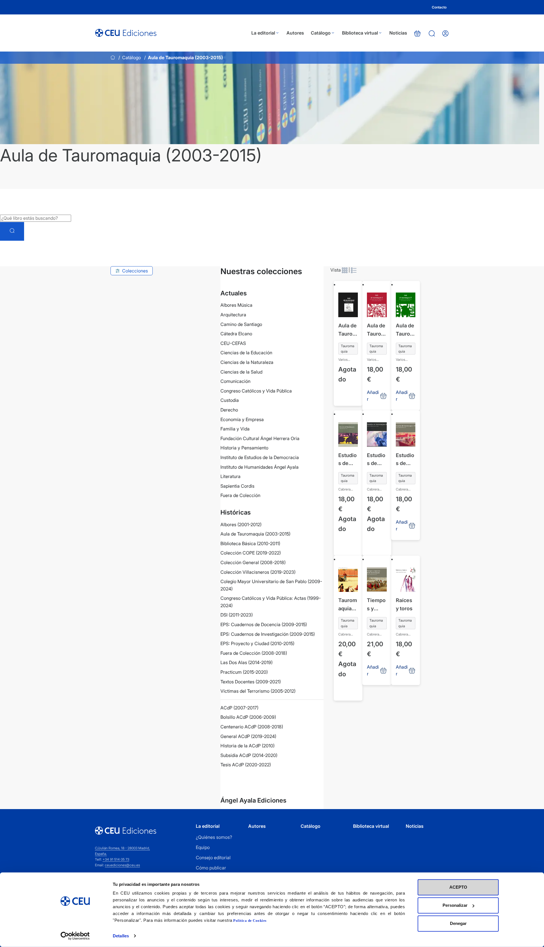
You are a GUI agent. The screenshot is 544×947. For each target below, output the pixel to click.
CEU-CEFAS (233, 343)
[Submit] (12, 231)
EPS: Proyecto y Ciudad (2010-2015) (257, 643)
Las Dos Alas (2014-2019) (246, 662)
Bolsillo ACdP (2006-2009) (248, 717)
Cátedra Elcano (236, 333)
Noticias (398, 33)
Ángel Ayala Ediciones (253, 800)
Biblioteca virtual (360, 33)
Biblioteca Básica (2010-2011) (250, 543)
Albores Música (236, 305)
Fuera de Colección (240, 495)
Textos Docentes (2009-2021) (250, 681)
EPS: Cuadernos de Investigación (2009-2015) (267, 634)
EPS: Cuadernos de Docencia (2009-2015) (263, 624)
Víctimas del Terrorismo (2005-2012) (258, 691)
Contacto (439, 7)
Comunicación (235, 381)
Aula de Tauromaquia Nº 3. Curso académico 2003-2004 (405, 330)
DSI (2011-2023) (236, 615)
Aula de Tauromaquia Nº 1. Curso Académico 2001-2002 (347, 330)
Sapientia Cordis (237, 486)
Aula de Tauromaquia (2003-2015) (255, 534)
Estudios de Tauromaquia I (347, 460)
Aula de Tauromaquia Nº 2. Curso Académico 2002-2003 (376, 330)
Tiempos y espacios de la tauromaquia (376, 605)
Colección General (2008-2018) (253, 562)
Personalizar (455, 905)
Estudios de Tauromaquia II (376, 460)
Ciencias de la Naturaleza (246, 362)
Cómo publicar (211, 868)
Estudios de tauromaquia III (405, 460)
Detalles (121, 935)
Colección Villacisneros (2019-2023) (258, 572)
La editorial (263, 33)
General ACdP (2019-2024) (248, 736)
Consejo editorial (213, 857)
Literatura (230, 476)
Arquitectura (233, 314)
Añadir (346, 397)
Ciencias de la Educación (246, 352)
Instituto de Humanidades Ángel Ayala (259, 467)
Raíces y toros (404, 604)
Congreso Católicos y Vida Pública (256, 391)
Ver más (240, 780)
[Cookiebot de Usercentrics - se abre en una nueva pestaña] (75, 936)
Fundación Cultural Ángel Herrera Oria (259, 438)
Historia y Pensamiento (244, 448)
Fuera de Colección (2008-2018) (253, 653)
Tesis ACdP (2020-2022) (245, 764)
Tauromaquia (347, 348)
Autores (295, 33)
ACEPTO (458, 887)
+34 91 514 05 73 (116, 859)
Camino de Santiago (241, 324)
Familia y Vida (235, 429)
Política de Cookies (250, 920)
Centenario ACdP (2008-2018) (251, 727)
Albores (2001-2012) (241, 524)
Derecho (229, 410)
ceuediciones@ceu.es (122, 865)
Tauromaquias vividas (347, 605)
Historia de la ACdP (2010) (247, 745)
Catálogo (321, 33)
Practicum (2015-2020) (244, 672)
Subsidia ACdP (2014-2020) (248, 755)
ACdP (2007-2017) (239, 708)
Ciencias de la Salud (241, 372)
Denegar (458, 923)
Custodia (229, 400)
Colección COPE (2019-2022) (250, 553)
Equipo (203, 847)
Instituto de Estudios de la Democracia (259, 457)
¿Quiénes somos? (214, 837)
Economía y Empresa (242, 419)
